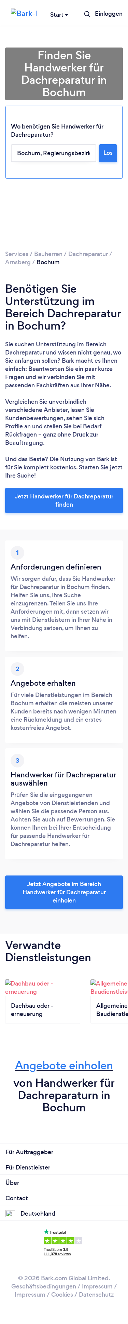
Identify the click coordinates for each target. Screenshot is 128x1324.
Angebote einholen (64, 1065)
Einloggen (109, 14)
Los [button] (108, 153)
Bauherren (48, 254)
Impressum (97, 1286)
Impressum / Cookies (44, 1294)
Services (16, 254)
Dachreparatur (88, 254)
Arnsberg (18, 262)
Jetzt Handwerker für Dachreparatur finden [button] (64, 500)
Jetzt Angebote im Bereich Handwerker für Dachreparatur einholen (64, 892)
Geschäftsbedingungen (43, 1286)
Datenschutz (96, 1294)
